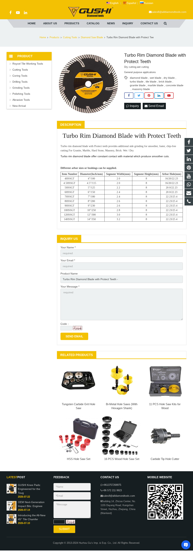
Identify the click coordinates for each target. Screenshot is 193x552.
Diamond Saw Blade (92, 37)
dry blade (169, 77)
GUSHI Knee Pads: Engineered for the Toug (29, 488)
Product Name (69, 273)
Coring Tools (19, 75)
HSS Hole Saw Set (78, 459)
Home (43, 37)
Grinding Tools (21, 87)
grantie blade (138, 85)
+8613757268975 (112, 485)
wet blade (155, 77)
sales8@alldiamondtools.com (169, 11)
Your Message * (70, 286)
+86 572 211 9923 (112, 490)
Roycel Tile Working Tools (27, 63)
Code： (65, 323)
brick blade (165, 81)
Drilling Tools (20, 81)
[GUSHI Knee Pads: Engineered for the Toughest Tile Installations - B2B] (11, 492)
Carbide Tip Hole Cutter (165, 459)
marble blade (155, 85)
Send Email (156, 106)
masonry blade (141, 89)
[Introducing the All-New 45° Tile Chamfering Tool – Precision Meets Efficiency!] (11, 523)
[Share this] (128, 95)
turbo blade (136, 81)
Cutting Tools (70, 37)
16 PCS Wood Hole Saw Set (121, 459)
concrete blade (174, 85)
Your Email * (68, 260)
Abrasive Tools (21, 99)
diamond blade (139, 77)
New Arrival (19, 105)
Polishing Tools (21, 93)
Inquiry (134, 106)
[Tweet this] (139, 95)
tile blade (151, 81)
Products (54, 37)
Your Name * (68, 247)
